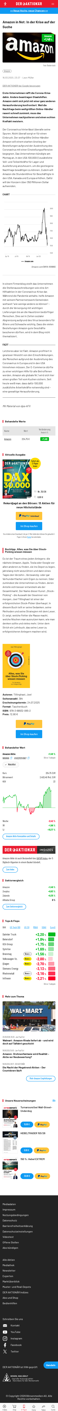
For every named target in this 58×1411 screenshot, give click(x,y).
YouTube (15, 1331)
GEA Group (8, 944)
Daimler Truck (9, 934)
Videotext (8, 1236)
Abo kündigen (10, 1247)
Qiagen (6, 963)
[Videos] (5, 1407)
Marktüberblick (11, 1281)
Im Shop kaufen (29, 526)
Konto (29, 537)
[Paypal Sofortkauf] (29, 724)
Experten (8, 1276)
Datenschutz (10, 1220)
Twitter (15, 1351)
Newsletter (9, 1270)
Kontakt (15, 1325)
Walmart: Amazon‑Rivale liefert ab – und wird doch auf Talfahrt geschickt (28, 1042)
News (27, 953)
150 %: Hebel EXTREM (32, 1159)
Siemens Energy (10, 968)
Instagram (16, 1338)
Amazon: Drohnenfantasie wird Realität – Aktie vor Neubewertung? (26, 1055)
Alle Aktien (9, 1259)
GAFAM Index (42, 858)
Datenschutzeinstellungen (18, 1231)
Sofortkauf (34, 516)
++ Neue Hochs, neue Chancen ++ (29, 10)
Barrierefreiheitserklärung (18, 1225)
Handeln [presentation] (50, 1365)
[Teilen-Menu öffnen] (43, 1407)
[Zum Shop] (14, 1407)
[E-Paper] (24, 1407)
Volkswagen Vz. (10, 958)
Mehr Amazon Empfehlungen (41, 1078)
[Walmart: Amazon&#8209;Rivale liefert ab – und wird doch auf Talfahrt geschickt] (29, 1016)
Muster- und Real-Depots (17, 1286)
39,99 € (27, 1176)
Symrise (6, 949)
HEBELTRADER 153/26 (32, 1133)
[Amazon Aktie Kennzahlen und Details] (29, 801)
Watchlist (12, 764)
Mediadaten (9, 1204)
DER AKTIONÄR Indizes (15, 1292)
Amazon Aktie (9, 753)
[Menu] (54, 4)
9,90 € (26, 1150)
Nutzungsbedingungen (16, 1214)
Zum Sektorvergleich (14, 906)
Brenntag (7, 954)
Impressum (9, 1209)
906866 (6, 758)
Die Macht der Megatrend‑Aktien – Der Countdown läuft (24, 1069)
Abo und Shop (10, 1297)
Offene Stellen (11, 1242)
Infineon (7, 978)
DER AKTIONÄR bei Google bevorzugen (21, 86)
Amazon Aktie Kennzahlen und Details (21, 836)
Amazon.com (43, 267)
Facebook (16, 1344)
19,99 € (27, 1124)
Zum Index (10, 869)
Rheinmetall (8, 973)
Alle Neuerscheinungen (48, 1100)
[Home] (34, 1407)
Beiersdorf (8, 939)
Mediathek (8, 1265)
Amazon (7, 71)
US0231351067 (20, 758)
